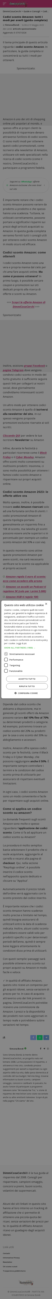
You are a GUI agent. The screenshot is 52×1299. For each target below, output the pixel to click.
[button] (26, 647)
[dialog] (26, 649)
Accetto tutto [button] (26, 679)
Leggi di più (21, 643)
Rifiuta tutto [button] (27, 686)
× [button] (46, 604)
